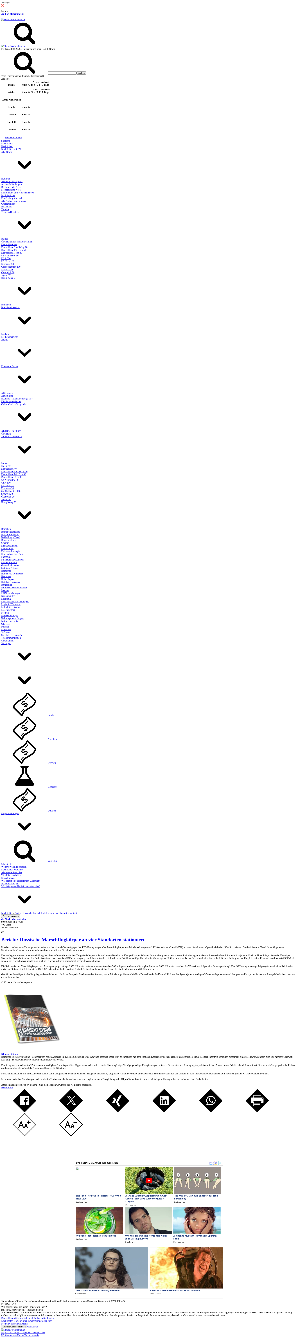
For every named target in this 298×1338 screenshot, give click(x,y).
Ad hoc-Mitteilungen (12, 14)
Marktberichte (8, 195)
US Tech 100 (7, 261)
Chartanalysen (8, 203)
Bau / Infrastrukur (10, 534)
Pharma (5, 626)
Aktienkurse (7, 393)
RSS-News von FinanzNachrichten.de (20, 1335)
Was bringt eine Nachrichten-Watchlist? (20, 880)
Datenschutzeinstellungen (14, 1327)
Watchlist (52, 861)
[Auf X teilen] (71, 1111)
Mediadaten (32, 1326)
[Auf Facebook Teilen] (24, 1111)
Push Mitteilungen (10, 916)
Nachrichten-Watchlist (12, 869)
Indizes (4, 239)
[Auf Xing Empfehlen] (117, 1111)
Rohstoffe (6, 629)
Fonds (51, 715)
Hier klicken (7, 1087)
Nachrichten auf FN (11, 149)
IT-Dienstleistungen (10, 593)
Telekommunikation (11, 638)
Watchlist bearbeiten (11, 875)
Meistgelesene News (11, 189)
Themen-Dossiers (9, 212)
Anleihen (52, 739)
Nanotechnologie (9, 615)
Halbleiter (6, 570)
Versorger (6, 643)
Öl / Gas (5, 624)
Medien (5, 334)
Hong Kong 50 (8, 278)
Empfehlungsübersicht (12, 198)
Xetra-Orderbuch (25, 1318)
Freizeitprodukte (9, 562)
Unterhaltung (7, 640)
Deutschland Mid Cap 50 (13, 250)
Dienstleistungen (9, 545)
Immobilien (6, 584)
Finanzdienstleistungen (12, 559)
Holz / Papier (7, 579)
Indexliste (6, 466)
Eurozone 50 (7, 264)
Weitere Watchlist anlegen (14, 866)
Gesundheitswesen (10, 565)
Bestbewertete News (11, 187)
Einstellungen (8, 878)
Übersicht (6, 433)
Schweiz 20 (7, 269)
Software (5, 632)
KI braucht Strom (9, 1054)
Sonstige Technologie (11, 635)
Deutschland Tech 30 (11, 252)
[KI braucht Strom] (30, 1051)
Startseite (5, 140)
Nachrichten (7, 143)
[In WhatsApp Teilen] (210, 1111)
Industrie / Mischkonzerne (14, 587)
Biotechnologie (8, 540)
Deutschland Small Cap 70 (14, 247)
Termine (5, 209)
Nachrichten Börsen (11, 1321)
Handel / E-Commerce (12, 573)
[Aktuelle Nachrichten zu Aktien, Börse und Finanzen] (13, 19)
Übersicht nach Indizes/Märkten (16, 241)
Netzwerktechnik (9, 621)
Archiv (4, 339)
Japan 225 (6, 275)
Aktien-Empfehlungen (32, 1321)
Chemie (5, 543)
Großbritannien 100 (10, 266)
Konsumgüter (8, 596)
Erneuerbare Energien (12, 554)
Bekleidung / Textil (10, 537)
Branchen (6, 304)
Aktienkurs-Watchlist (11, 872)
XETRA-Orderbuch (11, 431)
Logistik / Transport (10, 604)
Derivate (52, 763)
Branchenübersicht (10, 307)
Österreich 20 (7, 272)
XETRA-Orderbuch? (11, 436)
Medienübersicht (9, 337)
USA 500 (6, 258)
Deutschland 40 (9, 244)
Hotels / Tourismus (10, 582)
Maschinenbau (8, 610)
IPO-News (6, 206)
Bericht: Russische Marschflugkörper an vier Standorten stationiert (73, 939)
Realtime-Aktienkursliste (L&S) (16, 398)
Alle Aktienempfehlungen (14, 201)
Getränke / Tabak (9, 568)
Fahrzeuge (6, 557)
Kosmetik (6, 598)
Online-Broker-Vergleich (13, 404)
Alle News (6, 152)
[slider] (6, 930)
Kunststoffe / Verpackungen (15, 601)
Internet (5, 590)
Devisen (52, 810)
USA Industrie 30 (9, 255)
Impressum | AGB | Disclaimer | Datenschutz (23, 1332)
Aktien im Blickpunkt (12, 181)
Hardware (6, 576)
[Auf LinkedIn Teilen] (164, 1111)
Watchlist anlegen (9, 883)
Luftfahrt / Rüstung (10, 607)
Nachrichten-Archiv (18, 1323)
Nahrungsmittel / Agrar (12, 618)
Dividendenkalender (11, 401)
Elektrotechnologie (10, 551)
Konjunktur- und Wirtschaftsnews (17, 192)
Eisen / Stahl (7, 548)
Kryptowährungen (10, 813)
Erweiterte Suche (13, 137)
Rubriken (5, 178)
